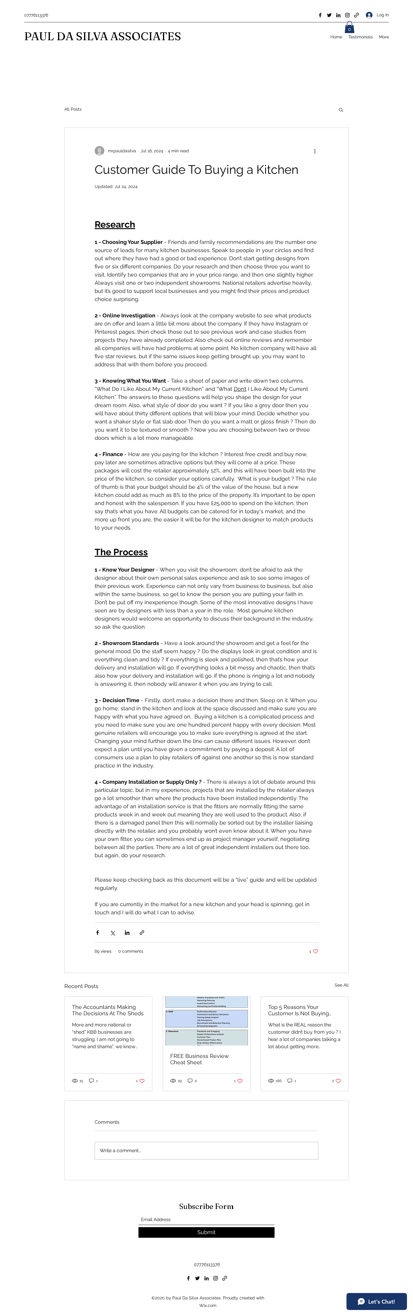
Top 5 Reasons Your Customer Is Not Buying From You (298, 1010)
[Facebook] (320, 15)
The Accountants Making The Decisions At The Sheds (108, 1010)
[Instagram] (347, 15)
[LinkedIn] (338, 15)
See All (342, 985)
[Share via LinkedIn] (127, 932)
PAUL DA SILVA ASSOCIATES (102, 36)
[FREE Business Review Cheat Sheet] (206, 1021)
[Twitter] (329, 15)
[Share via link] (142, 932)
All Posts (73, 109)
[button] (349, 27)
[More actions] (314, 150)
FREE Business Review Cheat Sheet (199, 1059)
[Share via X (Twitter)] (112, 932)
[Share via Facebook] (97, 932)
